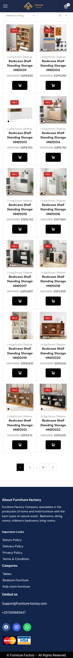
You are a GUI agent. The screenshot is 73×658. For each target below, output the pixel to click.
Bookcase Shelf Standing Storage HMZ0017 (20, 281)
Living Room (14, 57)
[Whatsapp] (27, 627)
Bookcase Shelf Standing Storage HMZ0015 (20, 209)
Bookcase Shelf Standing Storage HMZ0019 (20, 353)
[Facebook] (6, 627)
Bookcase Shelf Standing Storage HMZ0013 (20, 137)
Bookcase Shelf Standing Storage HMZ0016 (53, 209)
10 (43, 467)
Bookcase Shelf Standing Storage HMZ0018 (53, 281)
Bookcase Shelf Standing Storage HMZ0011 (20, 65)
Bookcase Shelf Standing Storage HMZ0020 (53, 353)
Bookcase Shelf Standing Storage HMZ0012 (53, 65)
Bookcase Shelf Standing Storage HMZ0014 (53, 137)
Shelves (27, 57)
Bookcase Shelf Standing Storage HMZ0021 (20, 425)
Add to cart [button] (19, 85)
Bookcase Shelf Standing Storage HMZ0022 (53, 425)
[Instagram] (17, 627)
